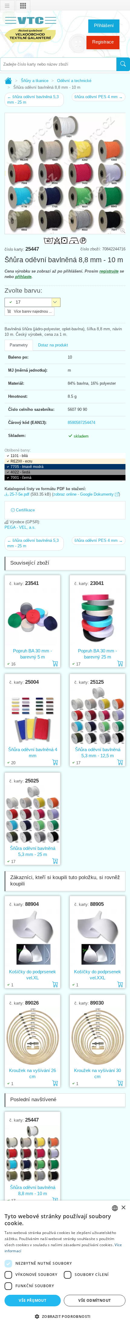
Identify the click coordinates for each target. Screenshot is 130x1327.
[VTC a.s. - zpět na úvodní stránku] (30, 29)
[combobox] (58, 64)
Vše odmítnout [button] (94, 1300)
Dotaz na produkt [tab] (53, 345)
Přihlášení (104, 25)
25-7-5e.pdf (18, 494)
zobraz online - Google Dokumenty (84, 494)
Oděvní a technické (74, 80)
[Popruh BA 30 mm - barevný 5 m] (32, 617)
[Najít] (123, 64)
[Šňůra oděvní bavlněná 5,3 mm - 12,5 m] (97, 716)
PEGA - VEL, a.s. (20, 527)
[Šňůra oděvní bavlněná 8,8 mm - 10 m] (32, 1154)
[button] (65, 1316)
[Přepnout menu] (7, 6)
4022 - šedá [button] (20, 472)
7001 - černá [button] (21, 478)
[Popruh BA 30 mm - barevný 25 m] (97, 617)
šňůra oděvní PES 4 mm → (98, 97)
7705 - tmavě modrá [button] (27, 467)
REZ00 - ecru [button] (21, 461)
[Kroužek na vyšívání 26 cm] (32, 1037)
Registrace (103, 41)
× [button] (123, 1207)
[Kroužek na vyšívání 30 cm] (97, 1037)
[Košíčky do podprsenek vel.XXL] (97, 938)
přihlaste (23, 276)
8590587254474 (81, 422)
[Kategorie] (23, 6)
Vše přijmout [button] (32, 1300)
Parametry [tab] (19, 345)
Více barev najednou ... (32, 311)
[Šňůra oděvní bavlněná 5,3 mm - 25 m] (32, 815)
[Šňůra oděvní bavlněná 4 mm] (32, 716)
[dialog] (65, 1264)
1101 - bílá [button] (19, 456)
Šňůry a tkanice (34, 80)
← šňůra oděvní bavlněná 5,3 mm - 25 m (33, 100)
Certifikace (25, 510)
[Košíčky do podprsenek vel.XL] (32, 938)
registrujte (109, 271)
